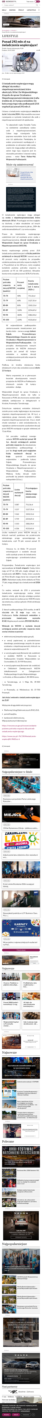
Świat (21, 10)
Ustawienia (26, 1414)
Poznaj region (12, 1156)
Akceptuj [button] (6, 1414)
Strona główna (5, 30)
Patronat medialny (8, 1400)
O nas (4, 1397)
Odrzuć (16, 1414)
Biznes (12, 10)
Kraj (4, 10)
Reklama (11, 1397)
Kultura (10, 1071)
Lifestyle (31, 10)
